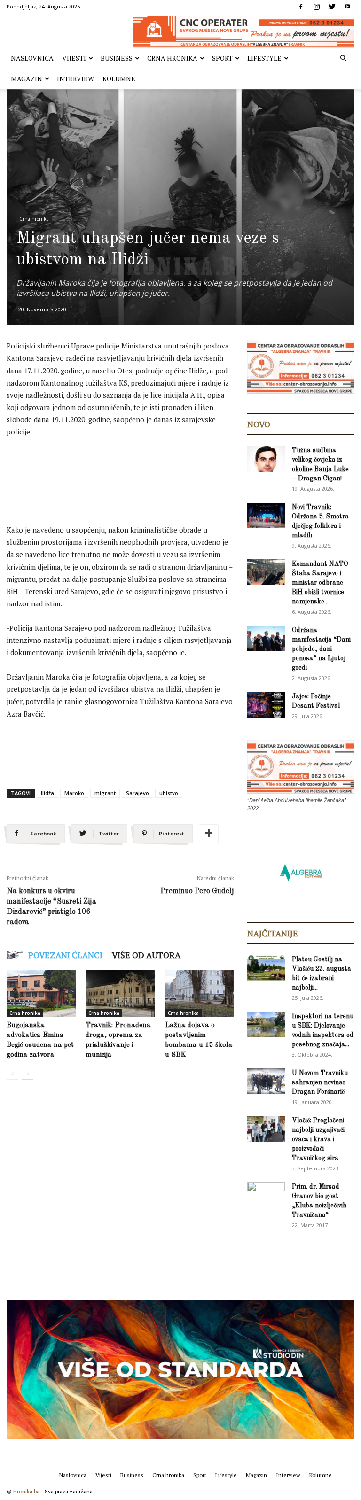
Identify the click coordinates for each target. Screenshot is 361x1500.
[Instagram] (316, 6)
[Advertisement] (178, 471)
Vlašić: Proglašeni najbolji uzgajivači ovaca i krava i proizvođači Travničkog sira (318, 1139)
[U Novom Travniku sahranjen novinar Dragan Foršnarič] (266, 1081)
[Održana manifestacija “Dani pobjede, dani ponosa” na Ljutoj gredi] (266, 638)
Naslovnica (32, 58)
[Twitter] (332, 6)
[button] (343, 58)
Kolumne (118, 78)
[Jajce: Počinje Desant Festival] (266, 705)
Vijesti (74, 58)
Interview (75, 78)
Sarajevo (137, 792)
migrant (105, 792)
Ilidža (47, 792)
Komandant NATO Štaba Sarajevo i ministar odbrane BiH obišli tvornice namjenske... (320, 583)
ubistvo (168, 792)
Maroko (74, 792)
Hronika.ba (26, 1491)
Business (117, 58)
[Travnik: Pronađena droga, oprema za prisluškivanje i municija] (120, 993)
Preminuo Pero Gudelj (197, 891)
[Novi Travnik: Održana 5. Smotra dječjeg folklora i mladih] (266, 515)
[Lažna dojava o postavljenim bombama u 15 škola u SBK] (199, 993)
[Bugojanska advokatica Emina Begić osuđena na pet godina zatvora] (41, 993)
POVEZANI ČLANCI (65, 954)
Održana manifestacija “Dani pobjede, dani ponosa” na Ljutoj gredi (321, 649)
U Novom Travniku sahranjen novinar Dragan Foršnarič (320, 1082)
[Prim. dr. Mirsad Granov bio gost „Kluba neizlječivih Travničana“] (266, 1194)
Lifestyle (264, 58)
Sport (222, 58)
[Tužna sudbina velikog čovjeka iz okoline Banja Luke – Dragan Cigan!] (266, 459)
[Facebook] (301, 6)
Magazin (26, 78)
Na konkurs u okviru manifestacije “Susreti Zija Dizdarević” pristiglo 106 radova (51, 907)
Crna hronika (172, 58)
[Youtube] (347, 6)
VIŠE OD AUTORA (146, 954)
